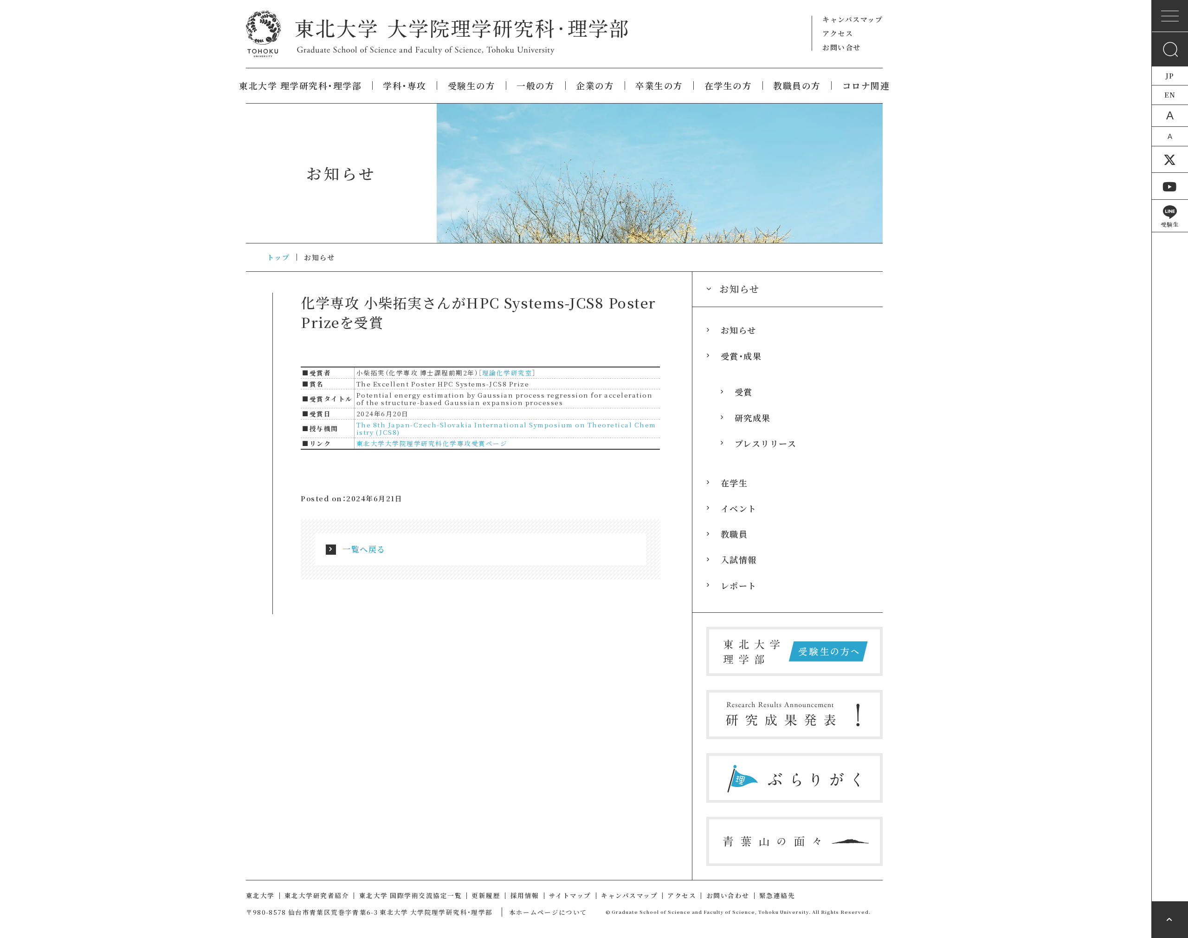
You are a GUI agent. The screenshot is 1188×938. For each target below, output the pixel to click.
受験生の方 (472, 85)
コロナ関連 (866, 85)
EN (1170, 94)
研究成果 (753, 418)
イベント (739, 508)
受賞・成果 (741, 356)
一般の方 (536, 85)
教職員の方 (797, 85)
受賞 (744, 392)
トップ (278, 257)
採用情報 (524, 895)
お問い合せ (841, 47)
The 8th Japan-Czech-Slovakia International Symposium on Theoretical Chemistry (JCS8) (506, 428)
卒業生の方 (659, 85)
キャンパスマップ (852, 19)
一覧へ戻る (364, 549)
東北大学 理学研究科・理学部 (300, 85)
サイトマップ (570, 895)
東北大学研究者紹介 (316, 895)
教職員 (734, 534)
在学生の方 (728, 85)
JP (1170, 75)
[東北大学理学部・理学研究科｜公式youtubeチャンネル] (1170, 186)
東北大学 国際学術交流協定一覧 (410, 895)
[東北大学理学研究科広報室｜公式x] (1170, 159)
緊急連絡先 (777, 895)
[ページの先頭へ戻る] (1169, 919)
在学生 (734, 483)
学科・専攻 (404, 85)
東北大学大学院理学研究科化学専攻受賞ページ (432, 443)
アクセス (837, 33)
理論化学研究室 (507, 372)
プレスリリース (766, 443)
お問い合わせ (727, 895)
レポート (739, 585)
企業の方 (595, 85)
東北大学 (260, 895)
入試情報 (739, 559)
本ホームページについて (548, 912)
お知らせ (738, 330)
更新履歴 (485, 895)
